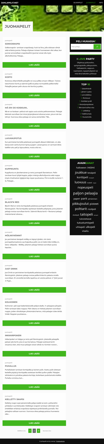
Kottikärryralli (86, 101)
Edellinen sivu (21, 431)
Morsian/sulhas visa (86, 107)
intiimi (91, 167)
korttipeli (82, 177)
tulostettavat (85, 218)
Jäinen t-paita (86, 92)
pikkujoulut (80, 203)
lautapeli (91, 178)
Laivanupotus (13, 138)
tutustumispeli (85, 222)
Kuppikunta (12, 169)
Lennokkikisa (86, 95)
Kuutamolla (87, 117)
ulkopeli (90, 227)
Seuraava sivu (47, 431)
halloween (81, 167)
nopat (94, 183)
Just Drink (11, 269)
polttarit (81, 209)
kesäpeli (92, 172)
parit (84, 198)
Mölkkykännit (13, 235)
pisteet (94, 204)
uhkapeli (80, 226)
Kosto (8, 77)
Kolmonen (11, 302)
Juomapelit (8, 40)
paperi (77, 198)
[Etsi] (97, 46)
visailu (85, 230)
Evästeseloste (60, 441)
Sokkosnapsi (12, 44)
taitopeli (86, 214)
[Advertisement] (85, 140)
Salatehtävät (86, 89)
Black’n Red (12, 202)
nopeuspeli (85, 187)
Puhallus (10, 366)
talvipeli (96, 215)
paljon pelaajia (85, 193)
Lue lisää (35, 66)
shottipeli (76, 215)
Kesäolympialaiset (86, 104)
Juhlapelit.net (9, 3)
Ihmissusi (86, 98)
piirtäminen (92, 199)
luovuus (80, 182)
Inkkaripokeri (13, 335)
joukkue (81, 172)
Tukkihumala (86, 114)
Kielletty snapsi (14, 399)
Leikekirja (86, 111)
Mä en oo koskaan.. (16, 108)
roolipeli (92, 209)
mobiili (89, 183)
